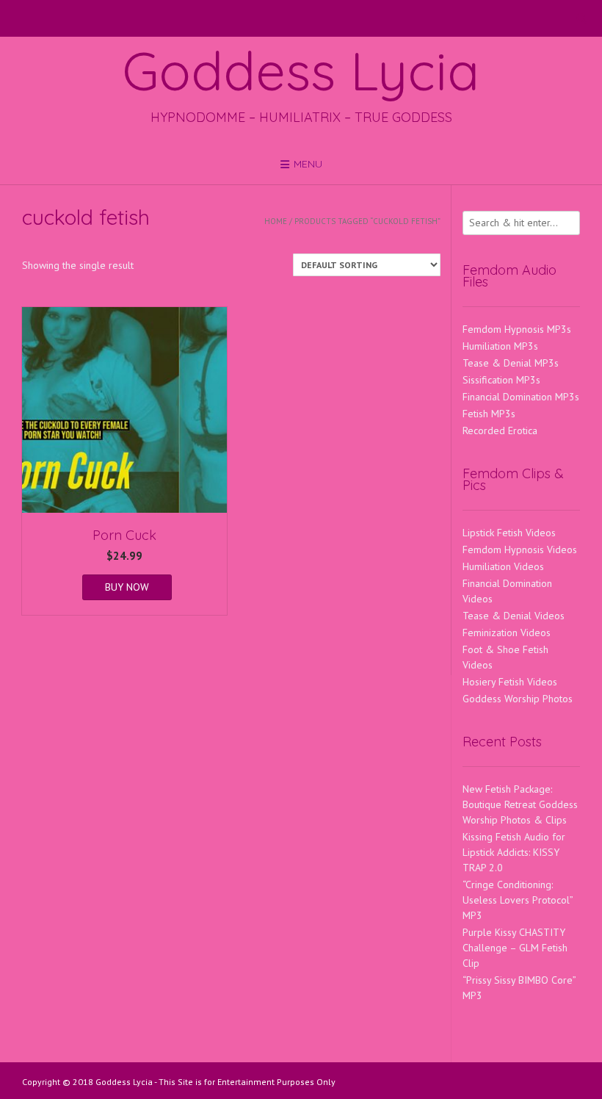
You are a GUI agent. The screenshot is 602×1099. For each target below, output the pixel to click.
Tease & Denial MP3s (511, 363)
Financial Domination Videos (507, 591)
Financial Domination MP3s (521, 396)
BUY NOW (127, 587)
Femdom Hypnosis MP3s (517, 329)
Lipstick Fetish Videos (509, 532)
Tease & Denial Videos (514, 615)
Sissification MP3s (501, 379)
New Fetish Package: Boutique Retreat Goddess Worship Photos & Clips (520, 804)
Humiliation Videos (503, 566)
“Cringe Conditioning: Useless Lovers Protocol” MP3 (518, 900)
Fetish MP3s (489, 413)
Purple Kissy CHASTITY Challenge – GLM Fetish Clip (515, 948)
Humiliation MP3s (500, 346)
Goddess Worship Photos (518, 698)
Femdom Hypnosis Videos (520, 549)
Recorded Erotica (500, 430)
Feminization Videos (507, 632)
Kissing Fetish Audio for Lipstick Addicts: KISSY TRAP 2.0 (514, 852)
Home (275, 221)
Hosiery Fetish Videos (510, 681)
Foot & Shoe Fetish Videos (505, 657)
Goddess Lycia (301, 70)
